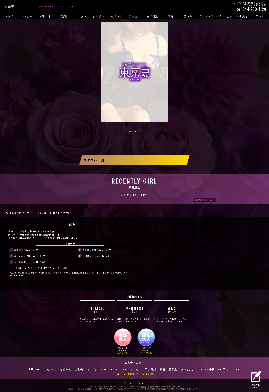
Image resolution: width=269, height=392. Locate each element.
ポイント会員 (224, 16)
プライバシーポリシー (134, 383)
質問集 (188, 16)
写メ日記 (152, 16)
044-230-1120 (27, 238)
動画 (170, 16)
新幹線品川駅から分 (95, 250)
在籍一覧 (44, 16)
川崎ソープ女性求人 (123, 350)
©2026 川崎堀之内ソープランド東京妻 (108, 386)
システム (26, 16)
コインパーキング (92, 272)
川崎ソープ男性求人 (146, 350)
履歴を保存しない (205, 200)
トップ (9, 16)
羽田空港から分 (24, 250)
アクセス (134, 16)
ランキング (206, 16)
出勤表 (63, 16)
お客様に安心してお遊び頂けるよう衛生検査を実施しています (170, 319)
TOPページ (35, 369)
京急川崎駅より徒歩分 (28, 262)
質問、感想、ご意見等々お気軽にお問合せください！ (133, 319)
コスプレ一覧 (94, 159)
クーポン (98, 16)
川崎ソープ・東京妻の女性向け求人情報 (134, 373)
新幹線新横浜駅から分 (28, 256)
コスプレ (80, 16)
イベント (116, 16)
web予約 (242, 16)
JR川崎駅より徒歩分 (95, 256)
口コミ (260, 16)
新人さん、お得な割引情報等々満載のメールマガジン (96, 319)
